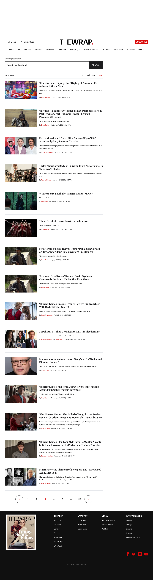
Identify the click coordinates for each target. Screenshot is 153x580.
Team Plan (82, 525)
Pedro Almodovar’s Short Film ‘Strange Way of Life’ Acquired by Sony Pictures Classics (67, 140)
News (11, 49)
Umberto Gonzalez (47, 152)
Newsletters (28, 42)
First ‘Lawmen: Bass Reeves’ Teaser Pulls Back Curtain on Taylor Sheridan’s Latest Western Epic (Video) (69, 250)
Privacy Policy (107, 525)
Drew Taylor (45, 125)
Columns (106, 49)
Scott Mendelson (46, 315)
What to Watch (91, 49)
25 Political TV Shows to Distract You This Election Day (69, 331)
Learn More (82, 529)
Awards (38, 49)
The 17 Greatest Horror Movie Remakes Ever (64, 220)
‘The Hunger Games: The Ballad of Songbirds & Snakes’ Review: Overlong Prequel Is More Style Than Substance (70, 416)
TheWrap (58, 516)
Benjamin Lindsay (47, 456)
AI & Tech (118, 49)
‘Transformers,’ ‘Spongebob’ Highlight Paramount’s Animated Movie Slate (68, 84)
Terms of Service (108, 520)
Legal (105, 516)
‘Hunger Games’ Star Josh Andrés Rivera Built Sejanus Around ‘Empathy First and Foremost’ (69, 388)
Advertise (57, 525)
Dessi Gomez (45, 398)
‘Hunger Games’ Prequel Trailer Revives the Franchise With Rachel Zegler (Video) (69, 305)
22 (79, 499)
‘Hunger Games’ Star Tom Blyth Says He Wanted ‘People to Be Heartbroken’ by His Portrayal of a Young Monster (70, 443)
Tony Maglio (59, 340)
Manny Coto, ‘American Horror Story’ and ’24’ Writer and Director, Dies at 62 (70, 360)
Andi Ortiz (44, 202)
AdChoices (106, 529)
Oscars (129, 533)
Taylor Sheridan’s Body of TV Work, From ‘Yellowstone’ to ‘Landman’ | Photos (71, 167)
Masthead (58, 537)
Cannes (129, 520)
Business (130, 49)
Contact (57, 529)
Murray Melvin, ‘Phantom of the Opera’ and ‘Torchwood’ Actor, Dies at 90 (70, 471)
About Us (57, 520)
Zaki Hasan (45, 287)
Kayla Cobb (45, 370)
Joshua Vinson (45, 483)
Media (141, 49)
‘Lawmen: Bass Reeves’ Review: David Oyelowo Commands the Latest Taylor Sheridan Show (65, 278)
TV (19, 49)
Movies (27, 49)
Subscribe (141, 42)
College (129, 525)
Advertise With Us (133, 537)
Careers (57, 533)
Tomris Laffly (45, 428)
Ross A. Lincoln (46, 180)
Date (101, 75)
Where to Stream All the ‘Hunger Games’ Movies (66, 193)
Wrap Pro (83, 516)
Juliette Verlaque (46, 340)
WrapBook (58, 546)
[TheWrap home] (76, 42)
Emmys (129, 529)
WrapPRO (50, 49)
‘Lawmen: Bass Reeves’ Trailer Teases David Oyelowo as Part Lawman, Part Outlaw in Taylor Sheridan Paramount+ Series (70, 113)
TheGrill (62, 49)
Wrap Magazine (134, 516)
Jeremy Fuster (46, 97)
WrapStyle (75, 49)
